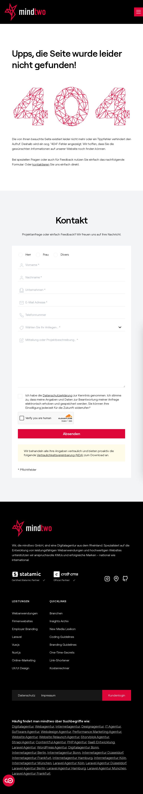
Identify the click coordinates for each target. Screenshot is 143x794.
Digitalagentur (23, 726)
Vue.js (15, 644)
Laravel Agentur (24, 747)
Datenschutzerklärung (57, 395)
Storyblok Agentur (95, 737)
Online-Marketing (23, 660)
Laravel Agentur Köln (68, 763)
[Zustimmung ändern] (8, 780)
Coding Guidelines (62, 637)
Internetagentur (67, 726)
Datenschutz (26, 695)
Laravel (17, 637)
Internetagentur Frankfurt (31, 758)
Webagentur (44, 726)
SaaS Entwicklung (101, 742)
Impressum (48, 695)
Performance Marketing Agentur (96, 731)
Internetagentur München (32, 763)
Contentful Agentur (51, 742)
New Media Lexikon (63, 629)
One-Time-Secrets (62, 652)
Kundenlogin (116, 695)
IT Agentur (113, 726)
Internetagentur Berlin (29, 752)
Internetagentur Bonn (64, 752)
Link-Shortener (59, 660)
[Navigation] (138, 11)
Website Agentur (25, 737)
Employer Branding (25, 629)
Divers (65, 254)
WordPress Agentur (52, 747)
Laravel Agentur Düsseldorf (106, 763)
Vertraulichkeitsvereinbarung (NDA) (60, 455)
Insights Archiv (59, 621)
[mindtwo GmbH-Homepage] (22, 12)
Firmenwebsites (22, 621)
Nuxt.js (16, 652)
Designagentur (92, 726)
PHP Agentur (77, 742)
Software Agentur (25, 731)
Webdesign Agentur (56, 731)
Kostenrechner (59, 668)
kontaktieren (40, 164)
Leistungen (20, 601)
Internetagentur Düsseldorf (102, 752)
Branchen (56, 613)
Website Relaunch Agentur (59, 737)
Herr (28, 254)
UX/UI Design (20, 668)
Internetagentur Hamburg (73, 758)
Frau (46, 254)
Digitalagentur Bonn (83, 747)
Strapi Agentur (23, 742)
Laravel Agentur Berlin (28, 768)
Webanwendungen (25, 613)
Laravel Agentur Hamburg (66, 768)
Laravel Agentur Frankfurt (31, 773)
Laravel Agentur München (106, 768)
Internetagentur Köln (110, 758)
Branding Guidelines (63, 644)
